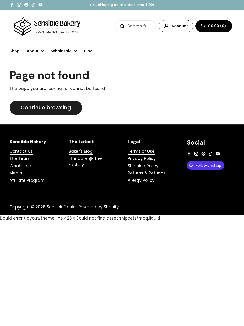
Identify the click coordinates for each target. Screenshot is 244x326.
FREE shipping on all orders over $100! (122, 5)
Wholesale (20, 166)
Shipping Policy (143, 166)
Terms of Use (141, 151)
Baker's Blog (81, 151)
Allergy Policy (141, 180)
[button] (213, 26)
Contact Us (21, 151)
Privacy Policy (142, 158)
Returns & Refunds (147, 173)
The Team (20, 158)
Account (180, 26)
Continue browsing (46, 107)
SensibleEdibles (62, 207)
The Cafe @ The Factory (85, 162)
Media (16, 173)
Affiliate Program (27, 180)
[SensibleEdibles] (48, 26)
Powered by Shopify (98, 207)
